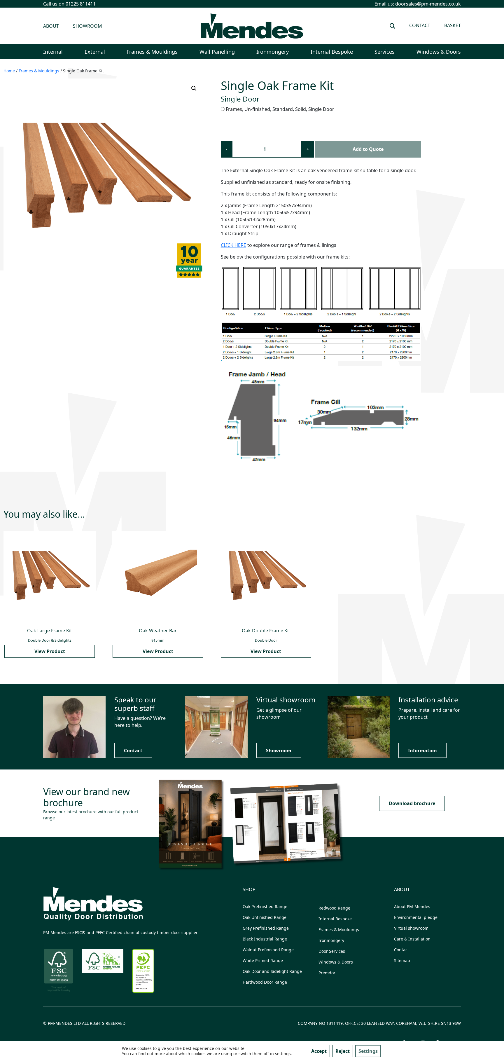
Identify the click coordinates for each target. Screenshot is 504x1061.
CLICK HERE (233, 245)
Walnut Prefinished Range (268, 949)
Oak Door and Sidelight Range (272, 971)
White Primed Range (263, 960)
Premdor (326, 973)
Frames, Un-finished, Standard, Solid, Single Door (280, 109)
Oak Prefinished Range (265, 906)
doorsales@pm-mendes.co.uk (428, 4)
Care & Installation (412, 939)
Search (392, 26)
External (95, 51)
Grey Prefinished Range (266, 928)
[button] (194, 88)
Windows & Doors (438, 51)
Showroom (87, 26)
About (51, 26)
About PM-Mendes (412, 906)
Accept (319, 1051)
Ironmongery (272, 51)
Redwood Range (334, 908)
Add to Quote (368, 149)
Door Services (331, 951)
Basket (452, 25)
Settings (368, 1051)
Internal (53, 51)
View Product (49, 651)
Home (9, 71)
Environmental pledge (416, 917)
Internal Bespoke (332, 51)
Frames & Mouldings (152, 51)
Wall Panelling (217, 51)
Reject (342, 1051)
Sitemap (402, 960)
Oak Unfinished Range (264, 917)
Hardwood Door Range (265, 982)
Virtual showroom (411, 928)
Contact (419, 25)
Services (384, 51)
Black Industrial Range (265, 939)
